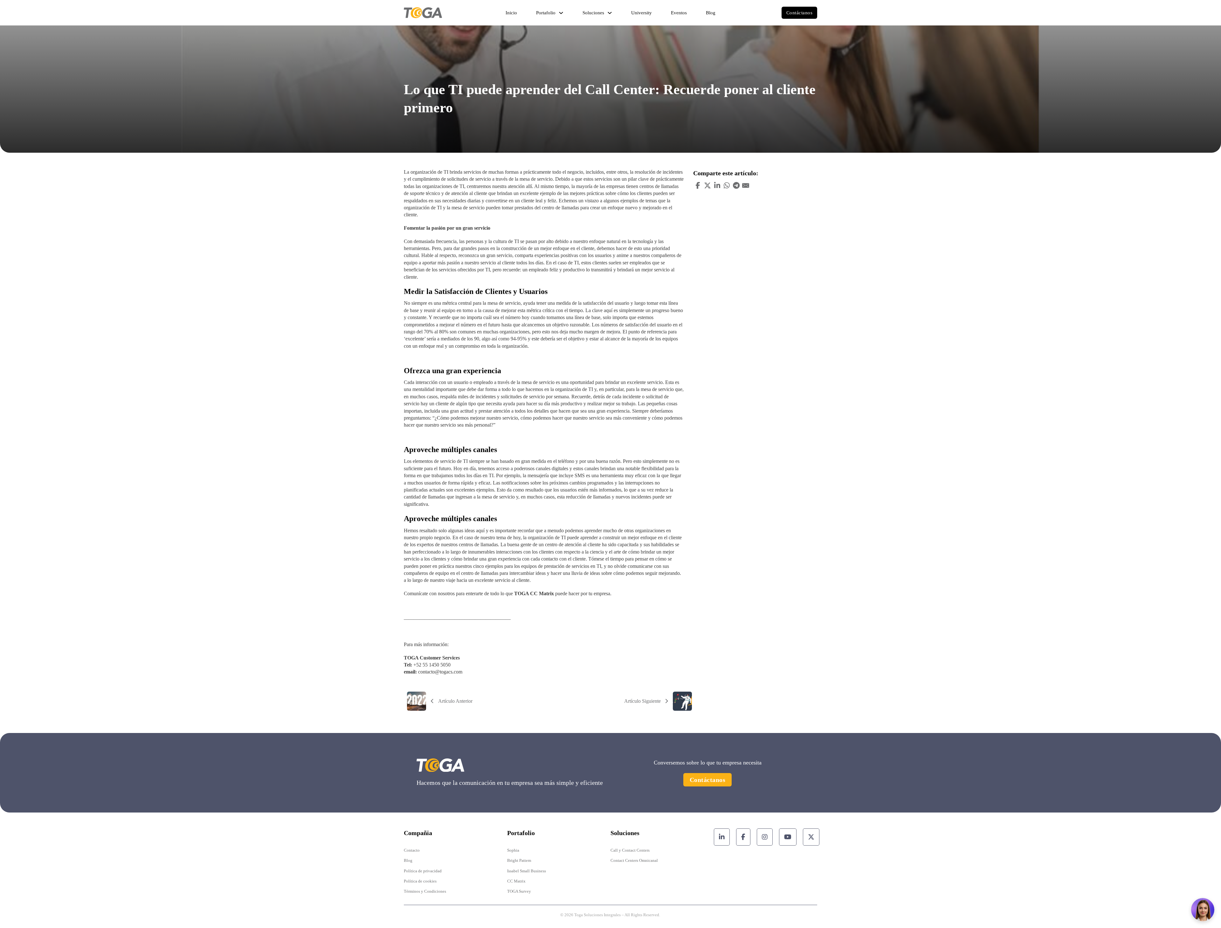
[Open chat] (1203, 910)
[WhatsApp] (726, 185)
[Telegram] (736, 185)
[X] (707, 185)
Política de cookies (420, 881)
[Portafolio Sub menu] (561, 12)
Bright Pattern (519, 860)
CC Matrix (516, 881)
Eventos (679, 12)
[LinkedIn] (717, 185)
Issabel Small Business (526, 871)
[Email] (745, 185)
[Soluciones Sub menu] (609, 12)
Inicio (511, 12)
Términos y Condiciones (425, 891)
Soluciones (593, 12)
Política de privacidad (423, 871)
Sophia (513, 850)
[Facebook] (698, 185)
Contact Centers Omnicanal (634, 860)
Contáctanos (799, 12)
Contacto (412, 850)
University (641, 12)
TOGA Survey (519, 891)
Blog (710, 12)
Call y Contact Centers (630, 850)
